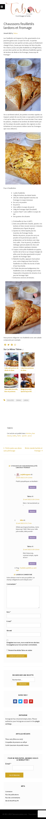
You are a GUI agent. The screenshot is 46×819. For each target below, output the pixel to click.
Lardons (26, 400)
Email (8, 763)
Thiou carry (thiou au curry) (14, 739)
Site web (9, 631)
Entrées (28, 433)
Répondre (32, 487)
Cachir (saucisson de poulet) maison (17, 745)
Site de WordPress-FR (12, 801)
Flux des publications (12, 795)
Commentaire (11, 584)
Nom (9, 612)
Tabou (15, 33)
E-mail (9, 621)
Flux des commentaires (12, 798)
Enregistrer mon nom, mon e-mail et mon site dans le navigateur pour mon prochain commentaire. (23, 644)
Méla (21, 520)
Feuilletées (10, 400)
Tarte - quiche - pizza (24, 436)
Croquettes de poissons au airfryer (16, 742)
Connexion (8, 792)
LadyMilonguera (25, 475)
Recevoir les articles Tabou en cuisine (20, 650)
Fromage (18, 400)
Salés (14, 436)
